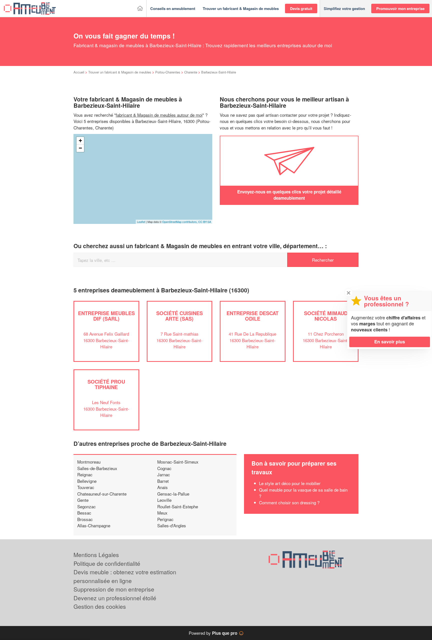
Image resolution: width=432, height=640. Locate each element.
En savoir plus (389, 341)
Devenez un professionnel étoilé (115, 598)
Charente (190, 72)
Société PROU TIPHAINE (106, 384)
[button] (172, 8)
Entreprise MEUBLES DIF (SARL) (106, 315)
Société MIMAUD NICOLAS (326, 315)
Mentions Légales (96, 555)
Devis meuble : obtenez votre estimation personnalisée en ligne (125, 576)
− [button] (80, 148)
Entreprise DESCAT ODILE (252, 315)
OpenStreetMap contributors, (180, 222)
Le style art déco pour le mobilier (289, 483)
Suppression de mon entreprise (114, 589)
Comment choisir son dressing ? (289, 502)
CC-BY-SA (204, 222)
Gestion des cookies (100, 606)
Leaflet (141, 222)
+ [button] (80, 140)
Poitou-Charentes (167, 72)
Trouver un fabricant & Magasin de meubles (119, 72)
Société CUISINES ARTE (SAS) (179, 315)
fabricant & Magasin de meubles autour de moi (159, 115)
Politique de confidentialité (107, 563)
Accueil (79, 72)
